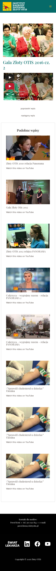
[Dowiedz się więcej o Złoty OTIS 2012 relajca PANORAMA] (28, 236)
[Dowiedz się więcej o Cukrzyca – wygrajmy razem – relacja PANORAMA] (28, 326)
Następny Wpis (28, 115)
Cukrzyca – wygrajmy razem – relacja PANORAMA (27, 343)
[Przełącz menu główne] (50, 6)
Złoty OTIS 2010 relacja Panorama (25, 163)
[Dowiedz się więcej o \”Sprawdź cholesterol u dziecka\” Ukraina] (28, 373)
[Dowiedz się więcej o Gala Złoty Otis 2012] (28, 192)
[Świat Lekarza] (12, 544)
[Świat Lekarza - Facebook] (37, 544)
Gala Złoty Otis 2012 (17, 207)
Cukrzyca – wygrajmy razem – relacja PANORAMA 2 (27, 297)
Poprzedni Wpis (28, 108)
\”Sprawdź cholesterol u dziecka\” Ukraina (25, 390)
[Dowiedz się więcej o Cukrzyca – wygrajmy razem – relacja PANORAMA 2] (28, 280)
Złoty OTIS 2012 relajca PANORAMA (26, 251)
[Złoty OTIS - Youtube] (47, 544)
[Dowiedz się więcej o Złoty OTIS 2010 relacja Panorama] (28, 148)
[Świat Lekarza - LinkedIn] (27, 544)
